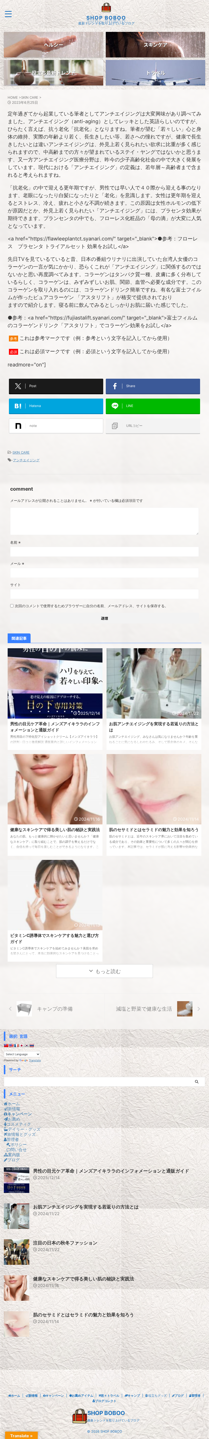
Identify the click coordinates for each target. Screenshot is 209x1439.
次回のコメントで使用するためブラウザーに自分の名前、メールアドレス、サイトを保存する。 (91, 606)
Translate (35, 1060)
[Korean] (26, 1045)
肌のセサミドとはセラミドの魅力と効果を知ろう (154, 829)
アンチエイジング (26, 460)
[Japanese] (21, 1045)
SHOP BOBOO (106, 18)
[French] (16, 1045)
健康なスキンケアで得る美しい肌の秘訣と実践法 (55, 829)
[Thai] (31, 1045)
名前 (15, 542)
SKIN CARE (21, 452)
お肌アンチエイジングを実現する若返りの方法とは (86, 1206)
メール (17, 563)
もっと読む (108, 971)
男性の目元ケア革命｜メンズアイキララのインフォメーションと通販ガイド (111, 1171)
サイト (15, 584)
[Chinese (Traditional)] (6, 1045)
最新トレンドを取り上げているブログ (113, 1420)
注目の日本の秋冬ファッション (65, 1242)
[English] (11, 1045)
